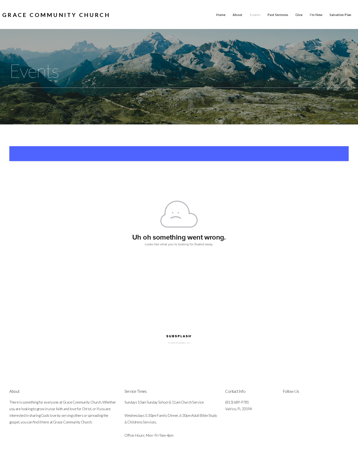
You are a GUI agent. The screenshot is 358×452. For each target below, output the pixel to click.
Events (255, 15)
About (238, 15)
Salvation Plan (340, 15)
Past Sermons (277, 15)
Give (299, 15)
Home (221, 15)
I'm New (316, 15)
